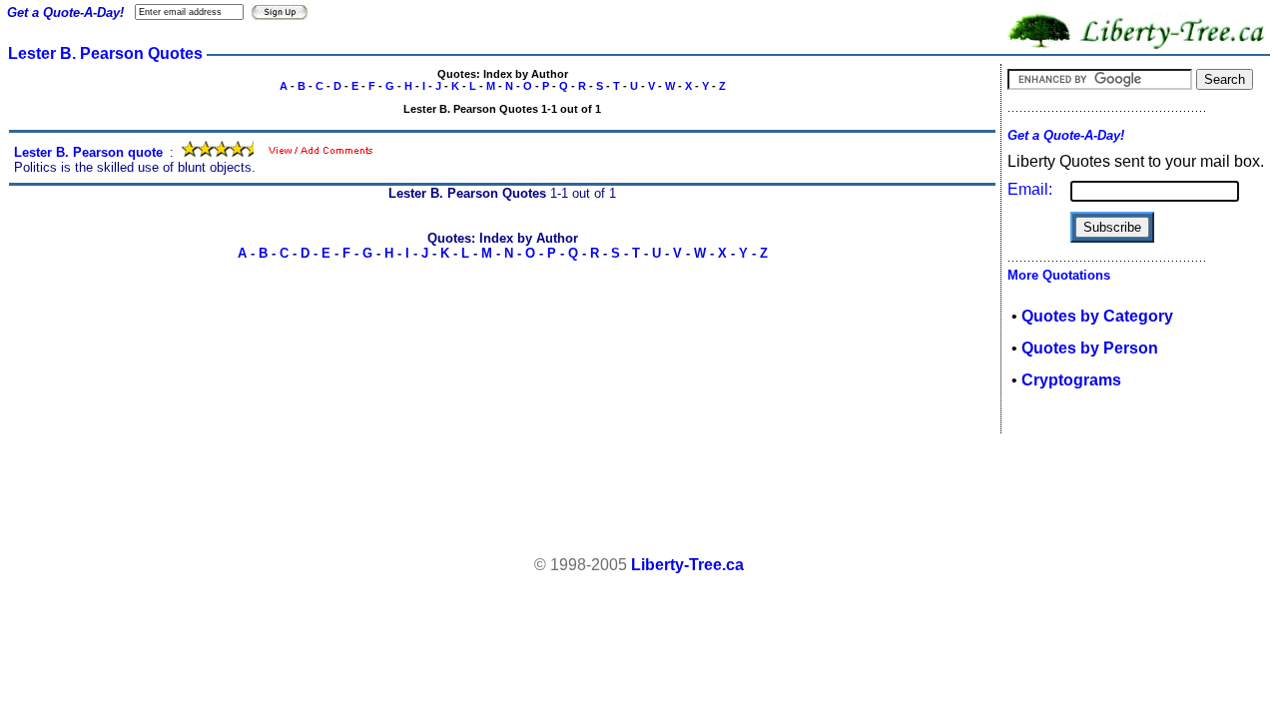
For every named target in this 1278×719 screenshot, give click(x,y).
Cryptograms (1071, 379)
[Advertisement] (639, 495)
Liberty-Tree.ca (687, 564)
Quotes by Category (1097, 316)
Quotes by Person (1089, 348)
